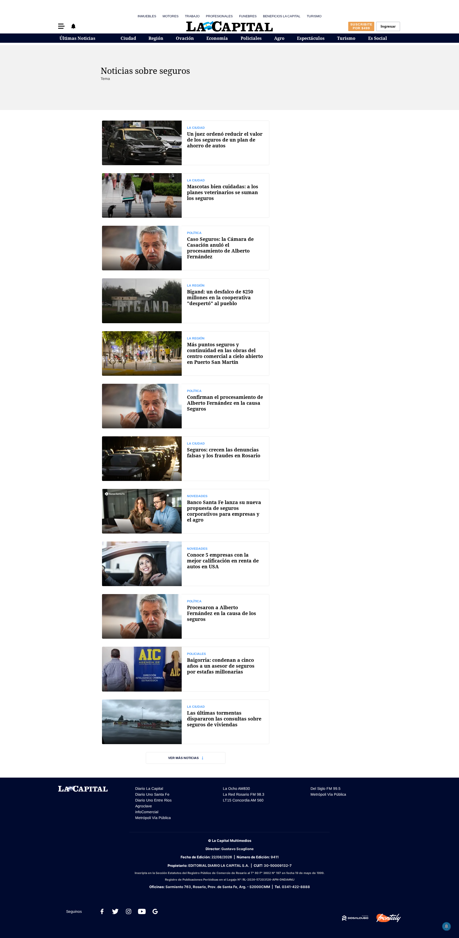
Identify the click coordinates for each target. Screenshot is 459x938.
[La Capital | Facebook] (102, 911)
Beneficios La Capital (281, 16)
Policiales (251, 38)
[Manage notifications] (446, 926)
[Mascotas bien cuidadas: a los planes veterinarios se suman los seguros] (185, 195)
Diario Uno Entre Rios (153, 800)
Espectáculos (311, 38)
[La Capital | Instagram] (128, 911)
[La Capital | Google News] (155, 911)
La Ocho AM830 (236, 788)
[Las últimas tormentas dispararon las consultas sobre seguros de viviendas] (185, 722)
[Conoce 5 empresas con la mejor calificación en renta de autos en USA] (185, 564)
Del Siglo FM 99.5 (326, 788)
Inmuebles (147, 16)
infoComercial (146, 812)
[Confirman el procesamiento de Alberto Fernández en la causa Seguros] (185, 406)
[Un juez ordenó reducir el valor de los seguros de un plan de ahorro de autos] (185, 143)
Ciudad (128, 38)
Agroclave (143, 806)
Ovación (185, 38)
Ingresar (388, 26)
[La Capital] (229, 26)
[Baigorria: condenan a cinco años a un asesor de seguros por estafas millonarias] (185, 669)
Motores (170, 16)
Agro (279, 38)
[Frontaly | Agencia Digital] (384, 918)
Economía (217, 38)
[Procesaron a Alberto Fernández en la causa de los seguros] (185, 616)
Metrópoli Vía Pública (153, 818)
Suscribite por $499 (361, 26)
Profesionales (219, 16)
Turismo (314, 16)
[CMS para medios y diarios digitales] (355, 918)
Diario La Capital (149, 788)
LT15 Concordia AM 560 (243, 800)
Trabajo (192, 16)
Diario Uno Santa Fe (152, 794)
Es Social (377, 38)
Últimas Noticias (77, 38)
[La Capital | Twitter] (115, 911)
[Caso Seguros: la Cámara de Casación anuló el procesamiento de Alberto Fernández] (185, 248)
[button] (61, 26)
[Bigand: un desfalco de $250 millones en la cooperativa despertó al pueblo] (185, 301)
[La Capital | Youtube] (142, 911)
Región (155, 38)
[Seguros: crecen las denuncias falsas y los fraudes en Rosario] (185, 459)
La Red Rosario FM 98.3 (243, 794)
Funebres (248, 16)
